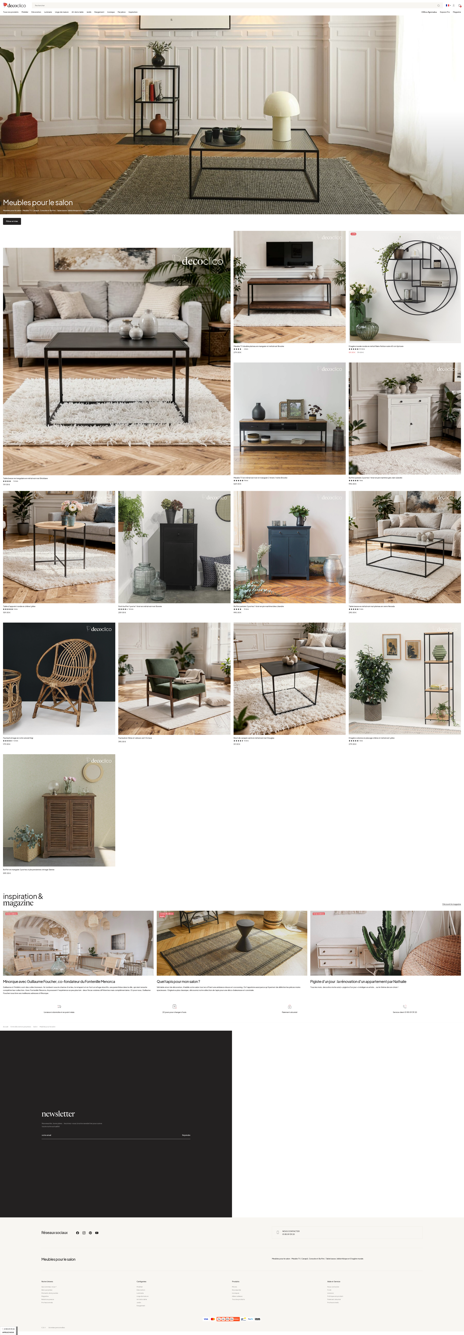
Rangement (99, 12)
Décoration (36, 12)
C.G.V (43, 1327)
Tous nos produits (10, 12)
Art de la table (77, 12)
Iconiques (235, 1293)
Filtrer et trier (12, 221)
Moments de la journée (49, 1293)
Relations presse (47, 1299)
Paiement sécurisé (334, 1299)
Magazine (457, 12)
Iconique (111, 12)
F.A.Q (329, 1290)
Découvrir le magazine (451, 904)
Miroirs (234, 1287)
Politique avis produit (335, 1296)
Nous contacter (333, 1287)
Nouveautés (236, 1290)
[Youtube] (96, 1234)
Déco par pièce (46, 1290)
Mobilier (25, 12)
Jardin (89, 12)
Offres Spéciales (429, 12)
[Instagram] (84, 1234)
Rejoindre (186, 1135)
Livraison (330, 1293)
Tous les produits (238, 1299)
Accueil (5, 1027)
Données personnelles (57, 1327)
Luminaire (48, 12)
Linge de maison (62, 12)
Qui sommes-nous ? (48, 1287)
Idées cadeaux (237, 1296)
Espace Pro (445, 12)
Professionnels (47, 1302)
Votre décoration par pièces (20, 1027)
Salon (35, 1027)
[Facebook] (77, 1234)
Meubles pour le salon (47, 1027)
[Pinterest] (90, 1234)
